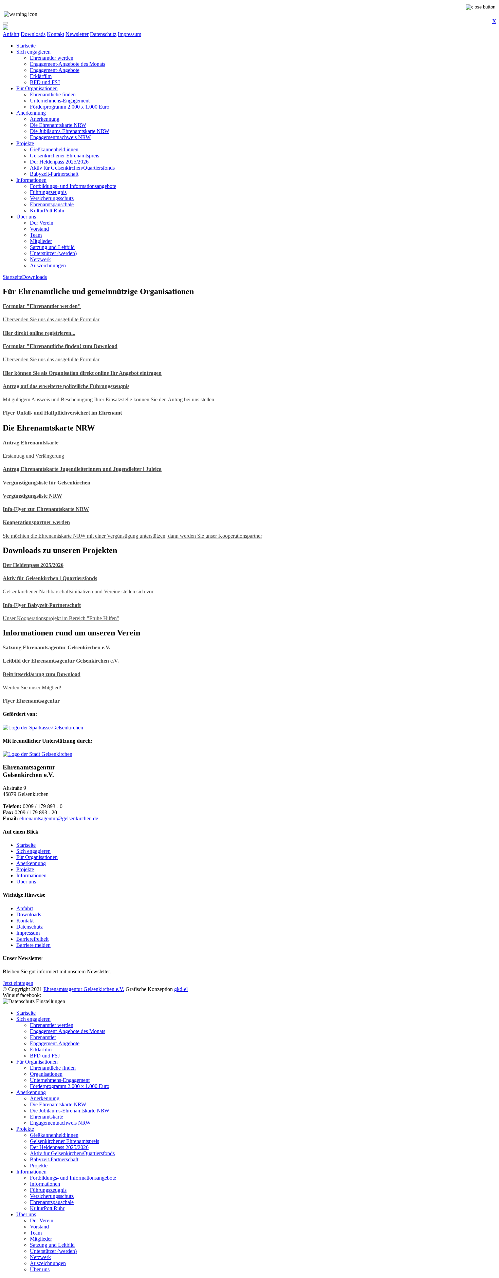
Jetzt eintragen (18, 983)
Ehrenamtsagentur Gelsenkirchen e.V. (83, 989)
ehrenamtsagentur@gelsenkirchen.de (58, 818)
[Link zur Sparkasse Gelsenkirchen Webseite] (43, 727)
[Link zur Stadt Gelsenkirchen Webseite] (37, 754)
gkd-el (181, 989)
